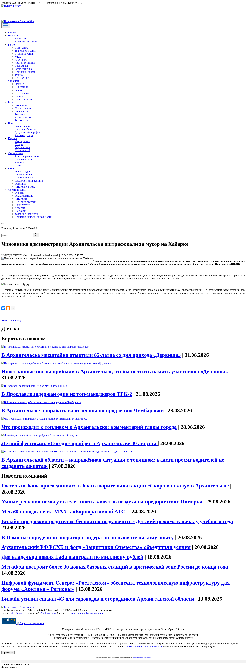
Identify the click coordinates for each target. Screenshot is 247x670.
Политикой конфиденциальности (143, 646)
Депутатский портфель (28, 132)
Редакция (20, 183)
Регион (12, 44)
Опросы (19, 192)
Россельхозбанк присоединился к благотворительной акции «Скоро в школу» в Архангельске (115, 486)
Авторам (20, 207)
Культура (20, 162)
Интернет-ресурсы (25, 201)
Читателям (21, 198)
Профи (19, 144)
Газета (11, 168)
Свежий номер (23, 174)
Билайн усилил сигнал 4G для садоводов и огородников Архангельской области (97, 599)
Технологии (22, 120)
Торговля (20, 114)
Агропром (21, 59)
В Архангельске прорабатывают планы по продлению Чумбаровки (82, 410)
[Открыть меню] (5, 25)
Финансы (13, 80)
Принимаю (8, 652)
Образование (22, 147)
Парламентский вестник (29, 180)
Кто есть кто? (22, 150)
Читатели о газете (25, 186)
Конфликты (21, 111)
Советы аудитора (24, 99)
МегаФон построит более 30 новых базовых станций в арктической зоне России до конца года (114, 567)
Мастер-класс (22, 141)
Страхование (22, 93)
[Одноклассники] (8, 308)
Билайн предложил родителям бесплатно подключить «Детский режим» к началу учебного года (117, 521)
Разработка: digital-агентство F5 (142, 657)
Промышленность (25, 71)
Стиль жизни (15, 153)
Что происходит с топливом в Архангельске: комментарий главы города (89, 427)
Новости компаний (26, 41)
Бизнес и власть (24, 126)
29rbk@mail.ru (48, 613)
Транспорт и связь (25, 50)
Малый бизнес (23, 108)
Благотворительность (27, 156)
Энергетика (21, 47)
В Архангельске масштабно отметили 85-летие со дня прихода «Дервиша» (91, 355)
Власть (12, 123)
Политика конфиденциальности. (88, 613)
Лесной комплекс (25, 62)
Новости (13, 35)
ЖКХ (18, 56)
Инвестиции (22, 86)
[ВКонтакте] (3, 308)
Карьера (12, 138)
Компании (21, 105)
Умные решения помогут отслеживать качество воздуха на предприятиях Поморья (101, 502)
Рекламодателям (24, 195)
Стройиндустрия (24, 53)
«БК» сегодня (22, 171)
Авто (18, 165)
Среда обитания (24, 159)
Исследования (23, 117)
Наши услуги (22, 204)
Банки (18, 89)
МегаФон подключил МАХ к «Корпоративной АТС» (64, 511)
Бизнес (12, 102)
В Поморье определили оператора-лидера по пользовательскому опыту (87, 537)
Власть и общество (25, 129)
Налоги (19, 96)
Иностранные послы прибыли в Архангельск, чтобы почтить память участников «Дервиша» (114, 371)
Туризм (19, 74)
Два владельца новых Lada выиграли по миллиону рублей (72, 557)
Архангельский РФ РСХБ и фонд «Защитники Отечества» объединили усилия (96, 547)
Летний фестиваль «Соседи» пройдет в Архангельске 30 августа (79, 443)
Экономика (21, 65)
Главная (12, 32)
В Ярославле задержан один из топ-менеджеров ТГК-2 (66, 394)
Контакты (20, 210)
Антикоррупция (24, 135)
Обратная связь (17, 189)
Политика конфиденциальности (33, 216)
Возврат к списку (11, 320)
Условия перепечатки (27, 213)
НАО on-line (22, 77)
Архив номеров (24, 177)
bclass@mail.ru (18, 613)
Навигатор (21, 38)
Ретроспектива (23, 68)
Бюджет (19, 83)
